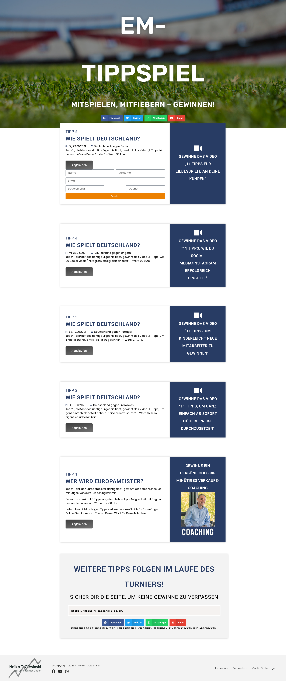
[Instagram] (67, 671)
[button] (112, 118)
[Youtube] (60, 671)
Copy (215, 609)
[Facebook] (53, 671)
